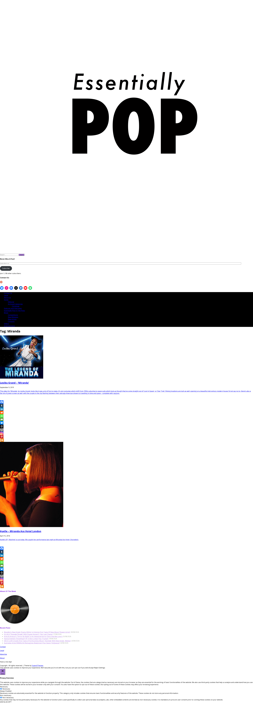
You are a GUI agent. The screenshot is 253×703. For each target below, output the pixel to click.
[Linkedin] (1, 409)
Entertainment (9, 326)
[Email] (1, 419)
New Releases (13, 317)
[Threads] (1, 426)
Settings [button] (102, 668)
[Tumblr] (1, 405)
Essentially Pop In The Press (14, 310)
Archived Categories (15, 304)
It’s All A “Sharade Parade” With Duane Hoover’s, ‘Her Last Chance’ (28, 634)
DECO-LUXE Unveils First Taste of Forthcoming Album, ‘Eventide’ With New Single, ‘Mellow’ (37, 641)
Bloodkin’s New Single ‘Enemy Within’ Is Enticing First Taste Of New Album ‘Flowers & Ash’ (37, 632)
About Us (7, 297)
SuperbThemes (37, 665)
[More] (2, 440)
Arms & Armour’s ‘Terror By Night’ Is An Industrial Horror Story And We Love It (33, 636)
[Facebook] (1, 402)
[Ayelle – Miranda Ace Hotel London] (31, 526)
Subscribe (6, 268)
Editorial (11, 302)
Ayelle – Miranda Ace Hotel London (20, 531)
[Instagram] (1, 433)
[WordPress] (1, 429)
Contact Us (8, 293)
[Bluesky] (1, 423)
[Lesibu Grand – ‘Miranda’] (21, 378)
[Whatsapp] (1, 416)
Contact (3, 647)
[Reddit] (1, 412)
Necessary (6, 689)
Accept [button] (91, 668)
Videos (6, 324)
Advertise (3, 654)
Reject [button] (96, 668)
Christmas (15, 306)
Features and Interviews (13, 308)
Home (6, 300)
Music (6, 313)
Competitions (13, 315)
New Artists (12, 319)
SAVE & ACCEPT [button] (6, 702)
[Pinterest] (1, 436)
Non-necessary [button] (5, 695)
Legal (6, 295)
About (2, 658)
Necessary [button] (4, 687)
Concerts (11, 321)
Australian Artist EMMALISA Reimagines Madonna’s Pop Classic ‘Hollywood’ (32, 643)
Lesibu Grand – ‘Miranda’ (14, 382)
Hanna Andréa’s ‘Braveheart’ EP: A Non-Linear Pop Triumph (26, 639)
